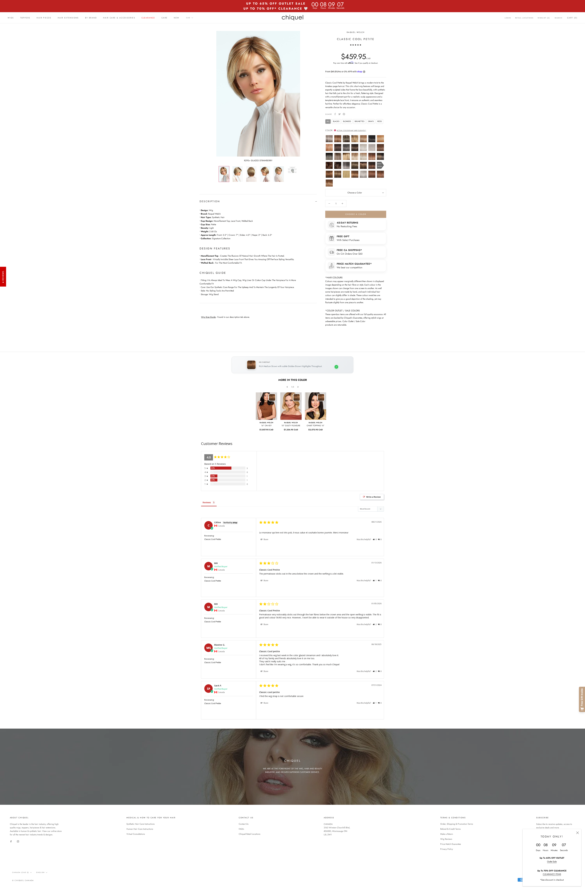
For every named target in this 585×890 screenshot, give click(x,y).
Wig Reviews (446, 839)
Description (210, 201)
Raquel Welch (356, 32)
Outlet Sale (552, 861)
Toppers (25, 17)
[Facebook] (335, 114)
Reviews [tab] (207, 502)
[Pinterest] (344, 114)
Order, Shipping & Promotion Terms (456, 823)
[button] (374, 539)
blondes (347, 121)
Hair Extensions (68, 17)
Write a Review (373, 496)
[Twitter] (339, 114)
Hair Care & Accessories (119, 17)
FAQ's (241, 828)
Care (164, 17)
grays (371, 121)
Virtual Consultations (135, 833)
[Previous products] (287, 386)
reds (379, 121)
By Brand (91, 17)
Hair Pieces (44, 17)
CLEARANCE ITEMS (552, 874)
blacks (336, 121)
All (328, 121)
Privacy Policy (446, 849)
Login (508, 18)
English (40, 872)
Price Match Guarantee (450, 844)
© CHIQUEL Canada (23, 880)
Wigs (11, 17)
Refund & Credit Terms (450, 828)
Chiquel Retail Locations (249, 833)
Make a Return (446, 833)
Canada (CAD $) (20, 872)
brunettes (359, 121)
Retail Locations (524, 18)
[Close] (577, 832)
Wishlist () (544, 18)
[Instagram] (18, 841)
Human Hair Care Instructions (139, 828)
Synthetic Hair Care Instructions (140, 823)
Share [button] (265, 539)
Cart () (572, 17)
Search (558, 18)
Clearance (148, 17)
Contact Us (243, 823)
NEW (176, 17)
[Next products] (298, 386)
